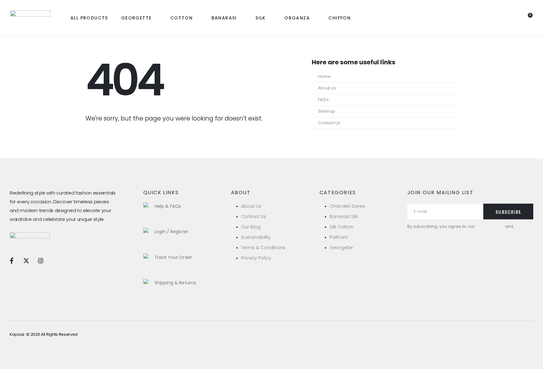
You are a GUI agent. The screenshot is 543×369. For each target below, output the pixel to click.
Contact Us (329, 123)
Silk (260, 18)
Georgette (136, 18)
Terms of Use (490, 226)
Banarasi (224, 18)
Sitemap (326, 111)
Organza (297, 18)
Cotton (181, 18)
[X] (26, 260)
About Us (327, 88)
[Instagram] (40, 260)
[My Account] (510, 18)
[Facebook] (11, 260)
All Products (89, 18)
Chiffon (339, 18)
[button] (495, 18)
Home (324, 76)
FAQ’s (323, 99)
